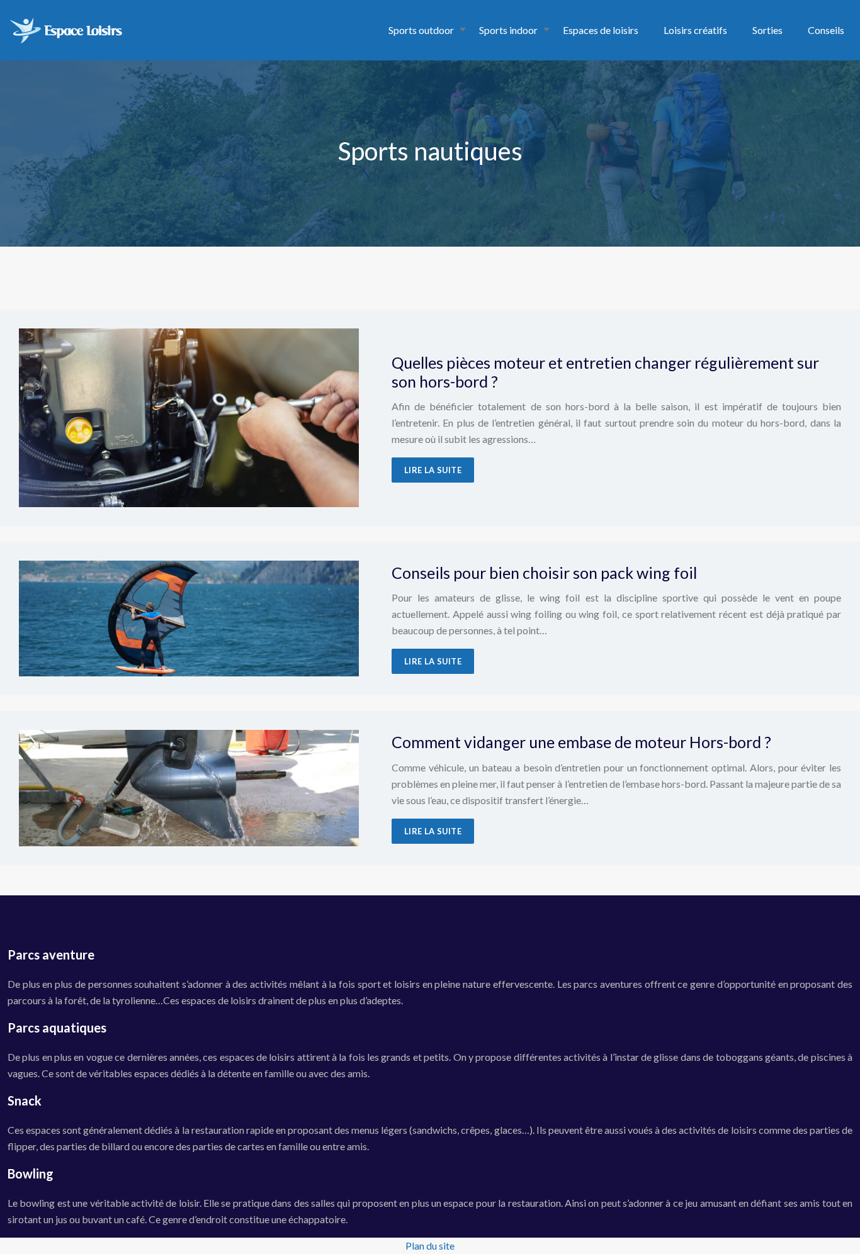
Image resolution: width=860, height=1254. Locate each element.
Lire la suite (432, 470)
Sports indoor (508, 30)
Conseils (826, 30)
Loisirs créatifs (695, 30)
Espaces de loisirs (600, 30)
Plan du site (430, 1245)
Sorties (767, 30)
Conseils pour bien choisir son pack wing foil (544, 572)
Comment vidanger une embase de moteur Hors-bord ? (581, 741)
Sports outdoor (421, 30)
